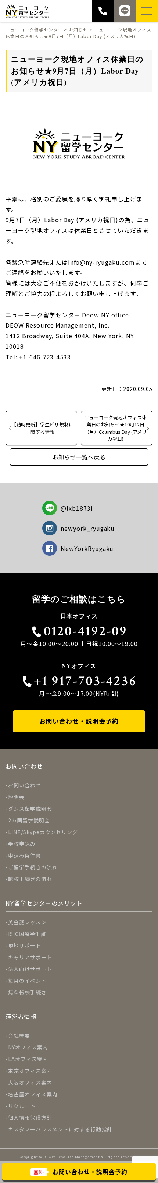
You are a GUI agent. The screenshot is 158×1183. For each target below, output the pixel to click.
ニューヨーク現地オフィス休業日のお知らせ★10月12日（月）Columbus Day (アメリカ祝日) (116, 428)
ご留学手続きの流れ (33, 867)
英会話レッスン (27, 922)
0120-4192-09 (85, 631)
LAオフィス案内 (28, 1059)
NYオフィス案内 (28, 1047)
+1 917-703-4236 (85, 681)
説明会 (16, 797)
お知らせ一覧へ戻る (79, 456)
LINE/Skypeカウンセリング (43, 832)
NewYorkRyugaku (87, 548)
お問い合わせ (24, 785)
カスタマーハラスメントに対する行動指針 (60, 1129)
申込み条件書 (24, 855)
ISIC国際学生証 (27, 933)
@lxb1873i (77, 508)
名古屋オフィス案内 (33, 1094)
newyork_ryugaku (88, 528)
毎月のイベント (27, 980)
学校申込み (22, 843)
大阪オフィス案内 (30, 1082)
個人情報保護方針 (30, 1117)
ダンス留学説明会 (30, 808)
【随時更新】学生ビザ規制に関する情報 (42, 428)
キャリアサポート (30, 957)
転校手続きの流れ (30, 878)
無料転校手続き (27, 992)
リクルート (22, 1105)
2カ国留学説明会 (29, 820)
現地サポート (24, 945)
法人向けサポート (30, 969)
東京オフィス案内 (30, 1070)
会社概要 (19, 1035)
